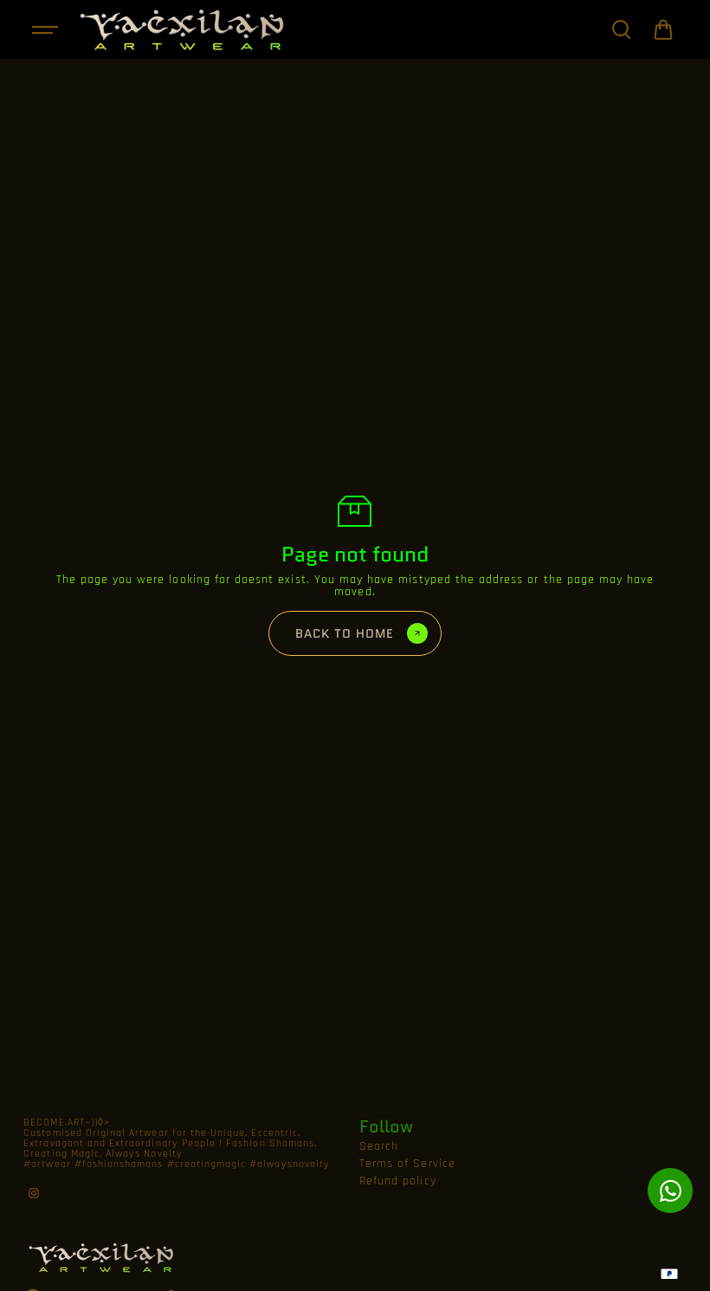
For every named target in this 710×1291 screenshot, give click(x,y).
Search (378, 1146)
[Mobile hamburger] (47, 29)
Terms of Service (407, 1164)
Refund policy (397, 1181)
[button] (663, 29)
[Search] (621, 29)
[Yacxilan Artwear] (182, 29)
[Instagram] (33, 1193)
